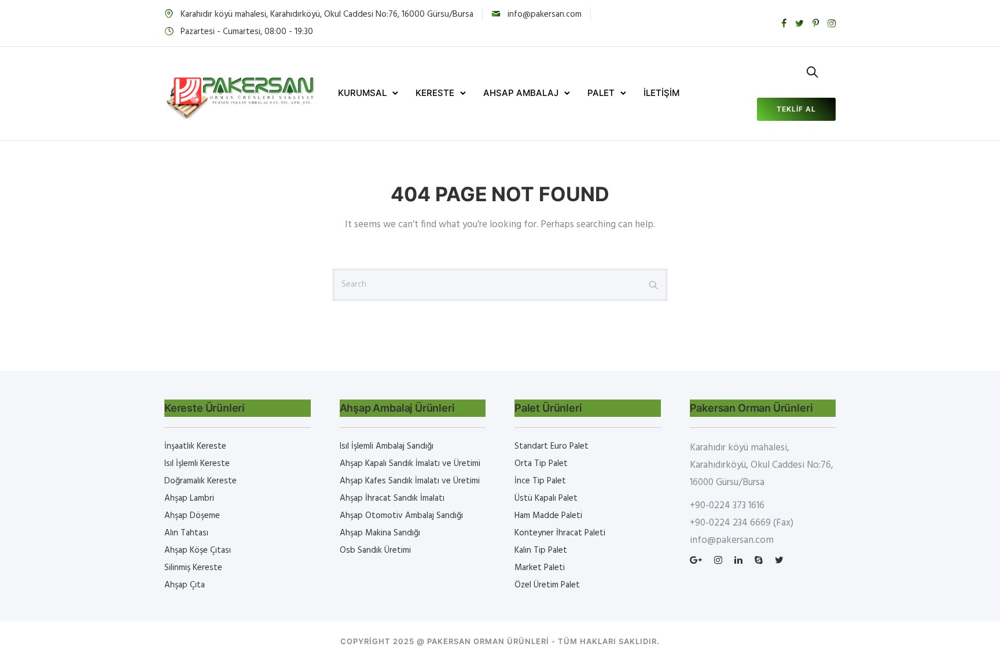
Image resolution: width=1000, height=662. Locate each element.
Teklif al (796, 109)
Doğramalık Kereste (200, 481)
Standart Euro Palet (551, 446)
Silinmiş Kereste (193, 568)
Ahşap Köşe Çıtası (197, 550)
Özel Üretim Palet (547, 585)
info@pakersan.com (545, 14)
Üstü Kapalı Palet (546, 498)
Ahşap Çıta (184, 585)
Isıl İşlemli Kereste (197, 464)
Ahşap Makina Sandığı (380, 533)
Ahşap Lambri (189, 498)
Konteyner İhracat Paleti (559, 533)
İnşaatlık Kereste (195, 446)
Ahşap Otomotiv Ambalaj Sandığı (401, 516)
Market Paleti (539, 568)
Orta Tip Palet (541, 464)
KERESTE (435, 92)
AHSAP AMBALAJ (520, 92)
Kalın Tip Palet (540, 550)
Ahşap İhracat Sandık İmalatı (392, 498)
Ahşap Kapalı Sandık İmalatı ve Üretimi (410, 464)
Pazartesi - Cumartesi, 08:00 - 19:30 (247, 32)
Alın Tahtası (186, 533)
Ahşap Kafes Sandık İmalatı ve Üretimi (410, 481)
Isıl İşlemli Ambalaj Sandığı (386, 446)
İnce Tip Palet (540, 481)
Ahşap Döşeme (192, 516)
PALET (601, 92)
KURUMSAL (362, 92)
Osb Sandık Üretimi (375, 550)
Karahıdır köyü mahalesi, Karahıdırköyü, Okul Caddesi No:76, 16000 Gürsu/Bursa (327, 14)
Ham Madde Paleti (548, 516)
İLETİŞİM (661, 92)
